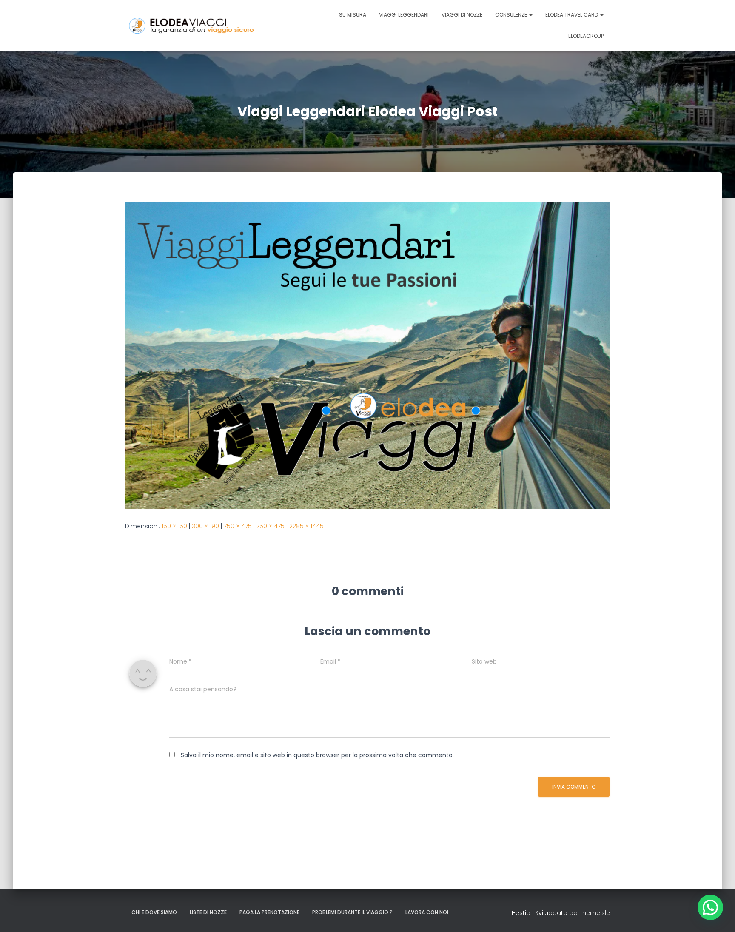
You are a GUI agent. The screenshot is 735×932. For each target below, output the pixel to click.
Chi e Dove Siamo (154, 912)
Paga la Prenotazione (269, 912)
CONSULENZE (511, 14)
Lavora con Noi (426, 912)
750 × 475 (238, 526)
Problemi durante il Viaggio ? (352, 912)
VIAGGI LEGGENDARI (404, 14)
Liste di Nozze (208, 912)
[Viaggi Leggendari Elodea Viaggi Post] (367, 355)
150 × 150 (174, 526)
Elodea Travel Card (572, 14)
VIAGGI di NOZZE (462, 14)
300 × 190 (205, 526)
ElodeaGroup (586, 36)
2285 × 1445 (306, 526)
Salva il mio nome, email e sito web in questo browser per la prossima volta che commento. (317, 755)
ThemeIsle (594, 913)
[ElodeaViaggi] (210, 25)
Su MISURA (352, 14)
